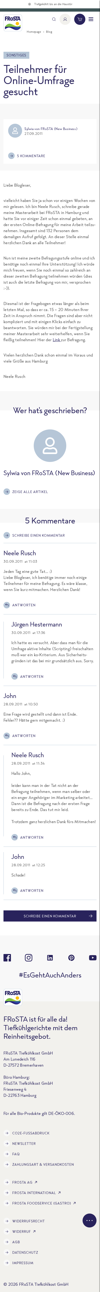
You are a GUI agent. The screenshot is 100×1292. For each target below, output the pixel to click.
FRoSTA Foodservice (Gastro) (41, 1203)
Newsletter (24, 1143)
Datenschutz (25, 1252)
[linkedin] (50, 957)
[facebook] (7, 957)
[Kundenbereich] (65, 19)
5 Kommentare (31, 156)
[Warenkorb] (79, 19)
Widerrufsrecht (28, 1221)
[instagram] (28, 957)
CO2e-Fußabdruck (31, 1133)
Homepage (34, 32)
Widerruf (21, 1231)
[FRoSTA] (12, 22)
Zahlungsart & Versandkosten (43, 1164)
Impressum (22, 1263)
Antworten (24, 605)
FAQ (16, 1154)
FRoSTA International (34, 1193)
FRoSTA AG (22, 1182)
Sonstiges (16, 55)
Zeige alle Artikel (30, 492)
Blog (49, 32)
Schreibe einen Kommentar (38, 535)
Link (57, 339)
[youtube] (93, 957)
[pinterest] (71, 957)
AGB (16, 1242)
